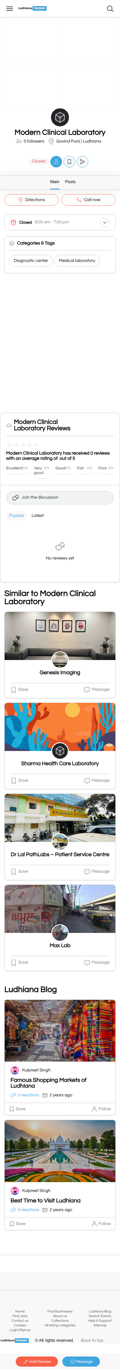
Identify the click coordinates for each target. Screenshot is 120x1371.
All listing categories (60, 1325)
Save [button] (23, 690)
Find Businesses (60, 1311)
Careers (20, 1325)
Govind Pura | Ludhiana (78, 141)
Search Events (100, 1316)
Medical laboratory (77, 261)
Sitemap (100, 1325)
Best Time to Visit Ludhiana (45, 1201)
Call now (92, 200)
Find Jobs (20, 1316)
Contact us (20, 1321)
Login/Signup (20, 1330)
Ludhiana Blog (100, 1311)
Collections (60, 1321)
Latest (37, 516)
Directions (35, 200)
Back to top (92, 1341)
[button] (56, 161)
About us (60, 1316)
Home (20, 1311)
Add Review (40, 1362)
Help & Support (100, 1321)
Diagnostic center (31, 261)
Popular (16, 516)
